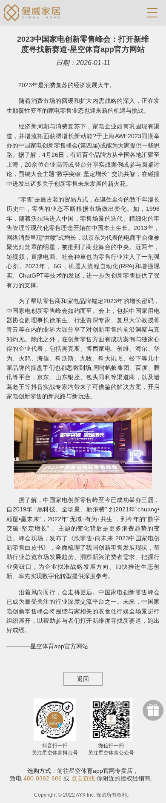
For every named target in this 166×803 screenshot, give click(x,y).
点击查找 (83, 778)
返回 (83, 678)
